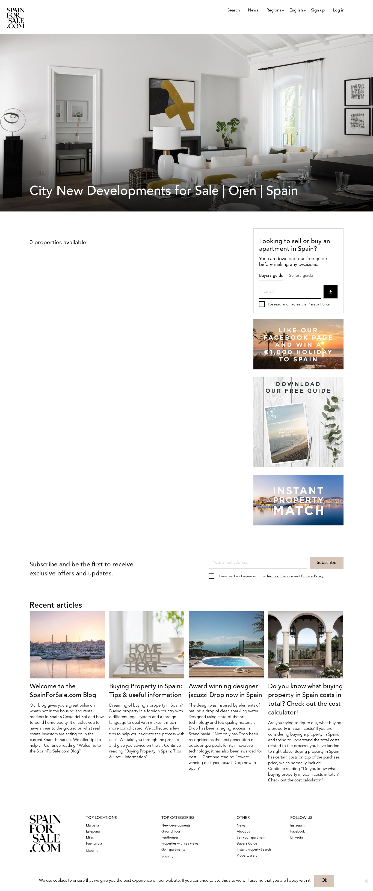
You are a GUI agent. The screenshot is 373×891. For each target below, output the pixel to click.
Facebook (297, 831)
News (253, 10)
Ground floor (170, 831)
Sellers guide (301, 276)
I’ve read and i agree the (299, 304)
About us (243, 831)
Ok (324, 880)
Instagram (297, 825)
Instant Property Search (254, 849)
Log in (338, 10)
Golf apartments (173, 849)
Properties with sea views (179, 843)
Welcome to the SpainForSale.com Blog (63, 691)
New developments (175, 825)
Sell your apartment (251, 837)
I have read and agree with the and (270, 576)
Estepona (93, 831)
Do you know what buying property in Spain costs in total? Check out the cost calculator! (305, 700)
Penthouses (170, 837)
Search (233, 10)
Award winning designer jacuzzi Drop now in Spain (225, 691)
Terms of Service (280, 576)
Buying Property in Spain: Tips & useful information (145, 691)
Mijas (90, 837)
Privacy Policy (318, 304)
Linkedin (296, 837)
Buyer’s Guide (247, 843)
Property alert (247, 855)
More (90, 851)
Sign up (318, 10)
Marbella (92, 825)
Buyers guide (271, 276)
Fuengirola (94, 843)
